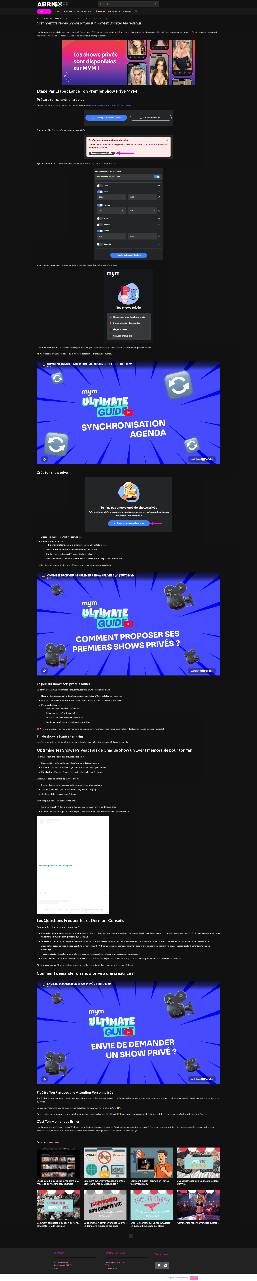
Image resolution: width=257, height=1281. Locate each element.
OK (194, 1278)
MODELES (81, 11)
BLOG (90, 11)
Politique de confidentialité (176, 1277)
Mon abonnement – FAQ (115, 1262)
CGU (107, 1265)
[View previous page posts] (126, 1236)
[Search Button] (156, 4)
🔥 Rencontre (114, 11)
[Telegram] (165, 1265)
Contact (57, 1268)
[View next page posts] (131, 1236)
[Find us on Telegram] (136, 11)
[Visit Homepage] (53, 4)
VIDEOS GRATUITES (64, 11)
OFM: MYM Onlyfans (57, 19)
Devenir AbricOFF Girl (63, 1265)
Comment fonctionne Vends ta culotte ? (198, 1223)
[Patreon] (158, 1265)
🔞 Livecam (100, 11)
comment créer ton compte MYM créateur (111, 105)
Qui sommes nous (61, 1262)
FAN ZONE (44, 11)
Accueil (39, 19)
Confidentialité (111, 1268)
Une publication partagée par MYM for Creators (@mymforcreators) (73, 910)
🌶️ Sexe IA (126, 11)
